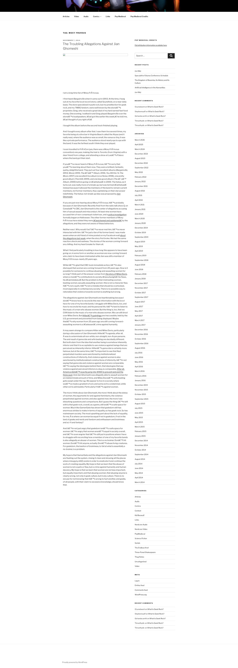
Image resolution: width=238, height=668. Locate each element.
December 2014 (141, 440)
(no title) (138, 71)
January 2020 (140, 223)
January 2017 (140, 325)
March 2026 (140, 140)
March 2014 (140, 482)
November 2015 (141, 390)
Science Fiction (141, 538)
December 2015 (141, 385)
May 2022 (139, 172)
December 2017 (141, 283)
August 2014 (140, 459)
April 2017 (139, 316)
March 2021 (139, 205)
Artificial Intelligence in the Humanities (150, 87)
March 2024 (140, 149)
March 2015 (140, 427)
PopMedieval (140, 534)
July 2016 (138, 353)
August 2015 (140, 403)
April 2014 (139, 477)
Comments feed (141, 590)
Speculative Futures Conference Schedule (151, 75)
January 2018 (140, 279)
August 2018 (140, 265)
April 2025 (139, 144)
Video (76, 16)
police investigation (117, 214)
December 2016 (141, 329)
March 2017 (139, 320)
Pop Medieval (120, 16)
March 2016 (140, 371)
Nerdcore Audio (141, 524)
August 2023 (140, 158)
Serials (137, 543)
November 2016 (141, 334)
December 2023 (141, 154)
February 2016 (140, 376)
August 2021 (140, 191)
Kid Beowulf (139, 515)
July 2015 (138, 408)
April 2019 (139, 251)
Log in (137, 581)
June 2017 (139, 306)
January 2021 (140, 209)
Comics (96, 16)
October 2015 (140, 394)
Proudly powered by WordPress (74, 662)
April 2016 (139, 366)
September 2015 (141, 399)
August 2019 (140, 242)
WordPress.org (141, 595)
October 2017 (140, 292)
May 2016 (139, 362)
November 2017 (141, 288)
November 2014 (141, 445)
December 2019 (141, 228)
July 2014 (138, 464)
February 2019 (140, 255)
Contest (138, 511)
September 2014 (141, 454)
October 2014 (140, 450)
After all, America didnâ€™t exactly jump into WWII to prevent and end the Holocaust (93, 372)
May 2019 (139, 246)
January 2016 (140, 380)
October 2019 (140, 232)
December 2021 (141, 186)
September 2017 (141, 297)
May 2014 (139, 473)
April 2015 (139, 422)
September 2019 (141, 237)
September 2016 (141, 343)
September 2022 (141, 168)
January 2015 (140, 436)
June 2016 (139, 357)
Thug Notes (139, 557)
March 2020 (140, 218)
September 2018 (141, 260)
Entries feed (139, 585)
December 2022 (141, 163)
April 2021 (139, 200)
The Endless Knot (142, 548)
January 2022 (140, 181)
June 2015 (139, 413)
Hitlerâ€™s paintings (92, 315)
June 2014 (139, 468)
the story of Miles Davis (116, 274)
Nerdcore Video (141, 529)
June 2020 (139, 214)
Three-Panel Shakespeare (145, 552)
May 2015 (139, 417)
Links (108, 16)
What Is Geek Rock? (155, 107)
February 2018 (140, 274)
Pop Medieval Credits (139, 16)
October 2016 (140, 339)
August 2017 (140, 302)
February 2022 (140, 177)
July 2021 (138, 195)
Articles (66, 16)
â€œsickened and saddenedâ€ (107, 220)
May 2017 (139, 311)
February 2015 (140, 431)
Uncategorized (140, 561)
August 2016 (140, 348)
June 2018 (139, 269)
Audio (86, 16)
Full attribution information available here (151, 45)
